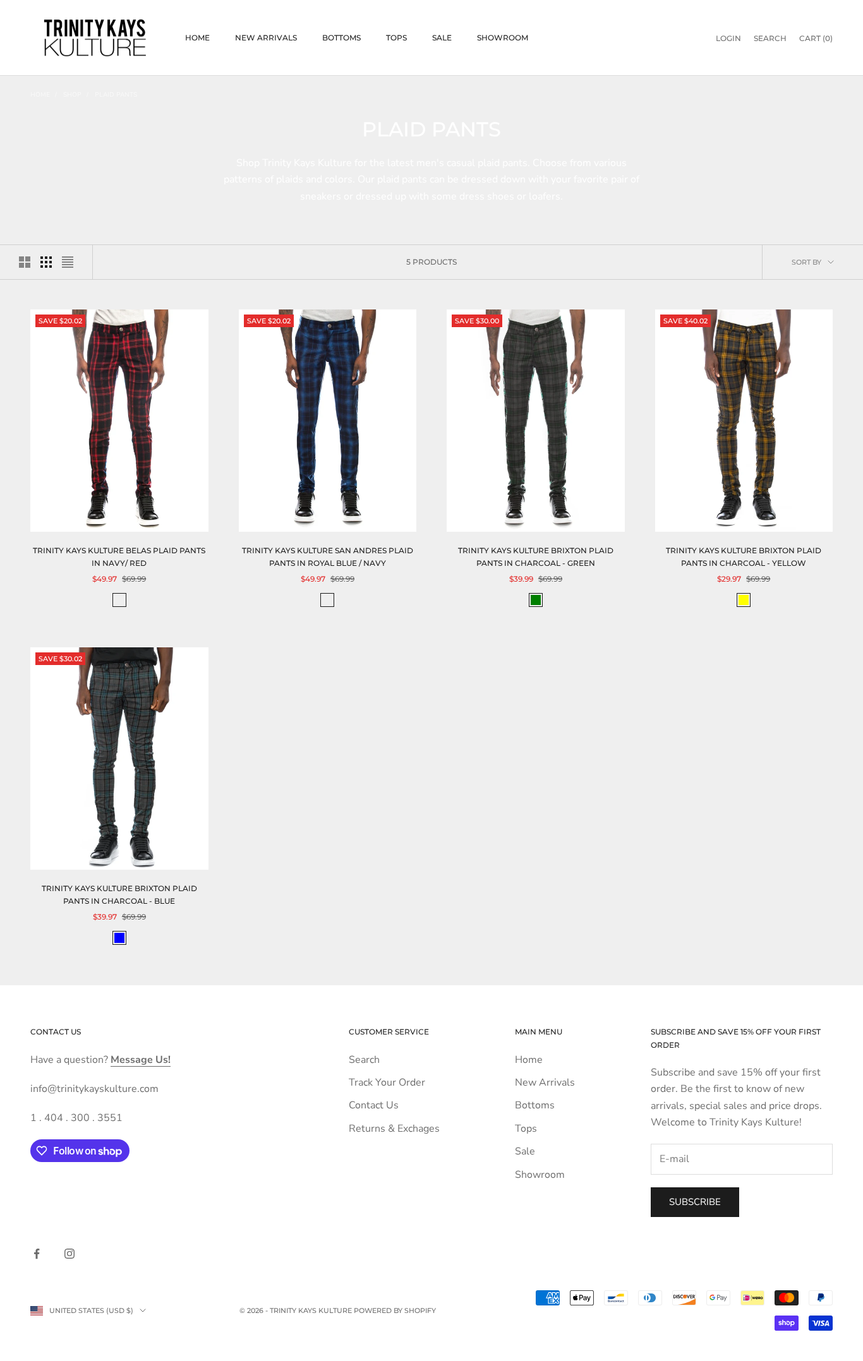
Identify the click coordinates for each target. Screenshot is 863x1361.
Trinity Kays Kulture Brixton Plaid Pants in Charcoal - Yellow (743, 557)
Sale (442, 37)
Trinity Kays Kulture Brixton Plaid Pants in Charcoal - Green (535, 557)
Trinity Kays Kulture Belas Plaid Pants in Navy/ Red (119, 557)
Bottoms (341, 37)
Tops (396, 37)
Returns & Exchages (394, 1129)
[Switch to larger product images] (24, 262)
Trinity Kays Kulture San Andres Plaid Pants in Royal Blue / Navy (327, 557)
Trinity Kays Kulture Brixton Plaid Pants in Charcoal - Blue (119, 895)
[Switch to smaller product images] (46, 262)
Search (364, 1060)
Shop (72, 94)
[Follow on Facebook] (36, 1253)
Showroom (502, 37)
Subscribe (695, 1202)
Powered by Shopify (395, 1310)
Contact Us (374, 1105)
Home (197, 37)
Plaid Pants (116, 94)
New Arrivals (266, 37)
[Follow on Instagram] (69, 1253)
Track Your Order (387, 1082)
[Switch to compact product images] (67, 262)
